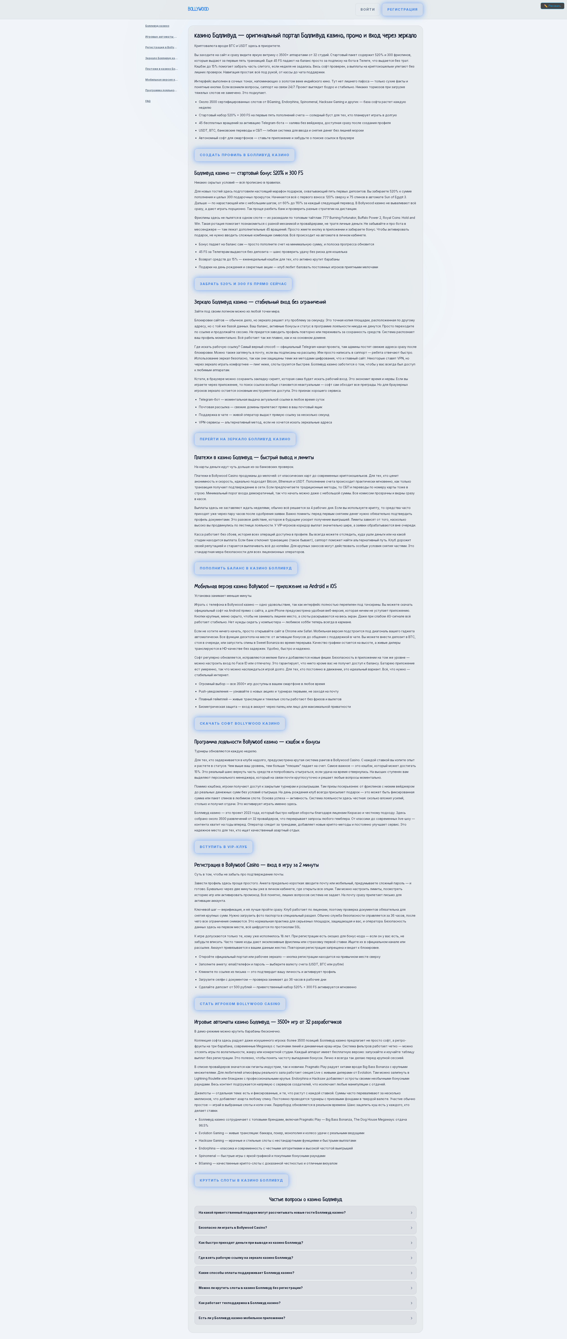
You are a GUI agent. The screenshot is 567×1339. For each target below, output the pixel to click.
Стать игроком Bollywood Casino (240, 1004)
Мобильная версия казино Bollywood (163, 79)
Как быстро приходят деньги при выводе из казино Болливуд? (251, 1242)
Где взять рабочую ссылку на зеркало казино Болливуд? (246, 1257)
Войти (368, 9)
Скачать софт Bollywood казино (240, 723)
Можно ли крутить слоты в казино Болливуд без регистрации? (251, 1288)
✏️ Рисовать (552, 6)
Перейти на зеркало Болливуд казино (245, 439)
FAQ (148, 101)
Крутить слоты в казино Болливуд (241, 1180)
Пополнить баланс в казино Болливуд (246, 568)
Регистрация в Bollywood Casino (163, 47)
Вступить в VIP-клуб (223, 847)
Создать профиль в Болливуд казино (244, 155)
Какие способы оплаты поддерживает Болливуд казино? (246, 1273)
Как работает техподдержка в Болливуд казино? (240, 1303)
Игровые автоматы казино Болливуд (163, 36)
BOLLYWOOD (198, 9)
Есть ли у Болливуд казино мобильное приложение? (242, 1318)
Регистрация (402, 9)
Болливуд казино (157, 25)
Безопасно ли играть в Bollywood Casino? (233, 1227)
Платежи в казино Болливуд (163, 68)
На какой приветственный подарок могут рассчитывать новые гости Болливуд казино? (272, 1212)
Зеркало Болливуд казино (163, 58)
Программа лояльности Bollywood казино (163, 90)
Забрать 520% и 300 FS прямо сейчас (243, 284)
